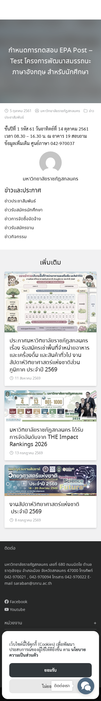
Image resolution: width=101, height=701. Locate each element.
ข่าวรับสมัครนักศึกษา (23, 210)
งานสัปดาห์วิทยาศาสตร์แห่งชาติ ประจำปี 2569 (44, 508)
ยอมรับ (50, 670)
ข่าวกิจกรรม (15, 237)
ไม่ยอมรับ (50, 686)
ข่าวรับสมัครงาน (19, 228)
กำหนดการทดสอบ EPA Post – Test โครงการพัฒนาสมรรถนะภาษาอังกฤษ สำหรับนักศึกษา (50, 61)
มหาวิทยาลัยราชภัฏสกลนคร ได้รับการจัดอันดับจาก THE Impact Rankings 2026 (46, 437)
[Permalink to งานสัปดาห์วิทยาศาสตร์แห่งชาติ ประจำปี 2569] (50, 480)
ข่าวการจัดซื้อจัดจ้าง (22, 219)
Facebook (18, 602)
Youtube (17, 610)
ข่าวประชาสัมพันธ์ (20, 201)
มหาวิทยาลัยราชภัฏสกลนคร (60, 111)
